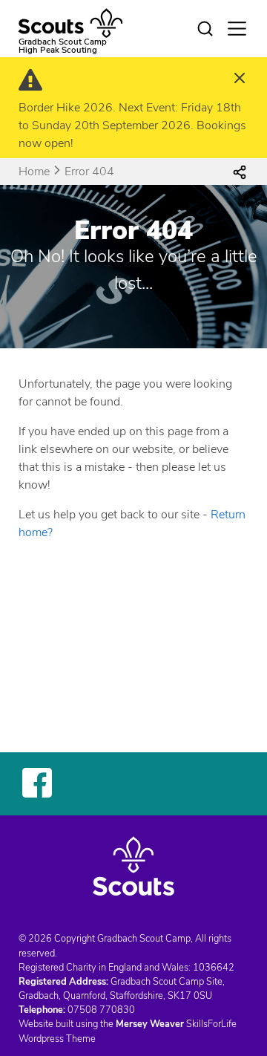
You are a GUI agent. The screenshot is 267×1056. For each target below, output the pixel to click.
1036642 (213, 967)
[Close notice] (239, 80)
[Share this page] (239, 171)
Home (34, 171)
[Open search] (205, 29)
